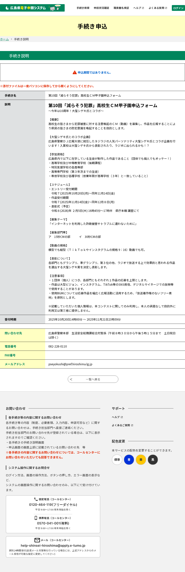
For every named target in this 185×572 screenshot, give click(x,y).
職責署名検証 (121, 8)
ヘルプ (137, 8)
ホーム (4, 39)
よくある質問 (156, 8)
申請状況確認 (101, 8)
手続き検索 (83, 8)
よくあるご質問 (121, 425)
